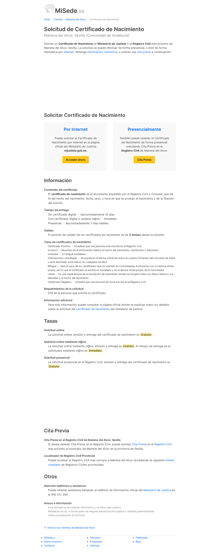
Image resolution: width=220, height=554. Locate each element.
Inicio (47, 19)
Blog (138, 541)
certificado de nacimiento (93, 309)
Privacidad (96, 541)
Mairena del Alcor (76, 19)
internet (69, 52)
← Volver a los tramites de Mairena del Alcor (69, 527)
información (95, 52)
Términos (95, 537)
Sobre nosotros (53, 541)
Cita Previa (144, 159)
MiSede (69, 10)
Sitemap (94, 545)
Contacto (49, 545)
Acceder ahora (75, 159)
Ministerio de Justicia (157, 490)
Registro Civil (163, 444)
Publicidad (141, 537)
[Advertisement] (110, 81)
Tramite (58, 19)
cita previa (144, 52)
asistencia (110, 52)
